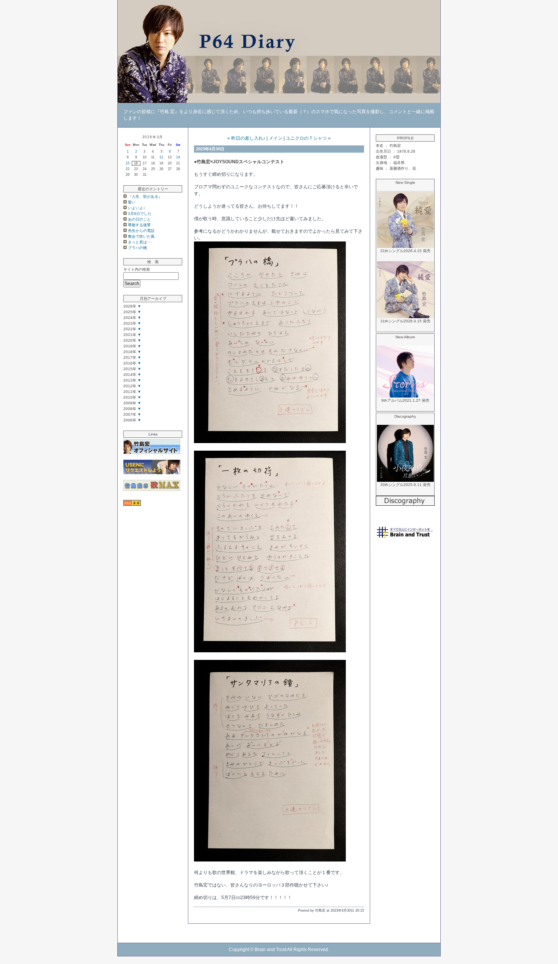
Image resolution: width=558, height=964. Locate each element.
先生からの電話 (141, 231)
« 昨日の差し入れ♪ (246, 138)
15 (127, 163)
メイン (275, 138)
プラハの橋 (137, 248)
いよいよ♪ (136, 208)
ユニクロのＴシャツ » (308, 138)
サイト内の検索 (136, 269)
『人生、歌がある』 (145, 196)
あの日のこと (139, 219)
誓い (132, 202)
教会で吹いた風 (141, 236)
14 (178, 157)
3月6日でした (139, 213)
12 (161, 157)
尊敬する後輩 (139, 225)
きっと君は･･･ (140, 242)
